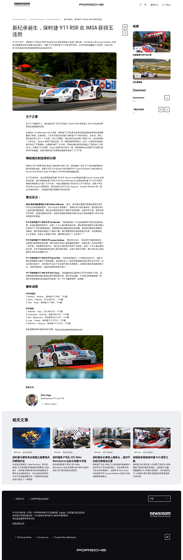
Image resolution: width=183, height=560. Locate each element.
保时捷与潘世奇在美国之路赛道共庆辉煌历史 (31, 459)
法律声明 (54, 512)
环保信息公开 (18, 523)
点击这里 (18, 518)
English (62, 512)
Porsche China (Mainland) (65, 537)
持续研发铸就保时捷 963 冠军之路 (150, 459)
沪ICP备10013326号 (76, 512)
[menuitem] (18, 499)
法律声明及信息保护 (40, 498)
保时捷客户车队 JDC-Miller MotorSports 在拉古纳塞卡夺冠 (69, 459)
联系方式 (30, 387)
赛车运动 (17, 452)
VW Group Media (24, 537)
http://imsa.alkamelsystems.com (69, 329)
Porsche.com (43, 537)
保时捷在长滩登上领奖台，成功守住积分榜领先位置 (111, 459)
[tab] (152, 26)
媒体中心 (154, 4)
